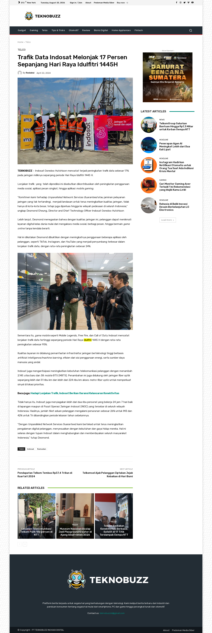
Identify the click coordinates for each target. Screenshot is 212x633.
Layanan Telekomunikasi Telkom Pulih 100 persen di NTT (36, 531)
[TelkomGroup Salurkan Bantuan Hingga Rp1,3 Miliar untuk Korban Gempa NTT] (149, 125)
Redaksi (30, 73)
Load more (166, 220)
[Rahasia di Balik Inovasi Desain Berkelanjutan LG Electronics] (149, 205)
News (161, 120)
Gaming (162, 180)
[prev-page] (20, 544)
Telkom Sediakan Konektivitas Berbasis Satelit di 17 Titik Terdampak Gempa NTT (114, 530)
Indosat (30, 449)
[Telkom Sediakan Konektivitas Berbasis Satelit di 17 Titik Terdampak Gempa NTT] (114, 516)
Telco (28, 42)
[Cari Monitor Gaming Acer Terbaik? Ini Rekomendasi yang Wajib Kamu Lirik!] (149, 185)
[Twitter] (184, 3)
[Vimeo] (188, 3)
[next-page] (25, 544)
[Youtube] (192, 3)
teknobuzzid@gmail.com (112, 613)
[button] (190, 30)
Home (20, 42)
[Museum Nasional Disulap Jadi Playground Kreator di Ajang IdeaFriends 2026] (75, 516)
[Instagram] (181, 3)
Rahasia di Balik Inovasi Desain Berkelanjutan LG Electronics (174, 206)
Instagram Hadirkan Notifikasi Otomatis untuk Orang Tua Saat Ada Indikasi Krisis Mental (176, 167)
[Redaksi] (20, 73)
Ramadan (41, 449)
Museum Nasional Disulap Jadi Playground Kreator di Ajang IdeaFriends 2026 (75, 531)
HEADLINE (163, 140)
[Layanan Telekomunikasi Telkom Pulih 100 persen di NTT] (36, 516)
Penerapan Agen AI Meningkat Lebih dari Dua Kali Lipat (174, 146)
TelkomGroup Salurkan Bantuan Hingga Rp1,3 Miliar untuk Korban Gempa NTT (176, 126)
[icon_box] (122, 3)
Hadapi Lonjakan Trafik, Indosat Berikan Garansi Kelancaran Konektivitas (75, 393)
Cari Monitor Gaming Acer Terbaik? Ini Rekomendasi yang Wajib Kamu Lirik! (175, 186)
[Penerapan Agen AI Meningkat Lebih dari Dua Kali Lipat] (149, 145)
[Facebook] (177, 3)
